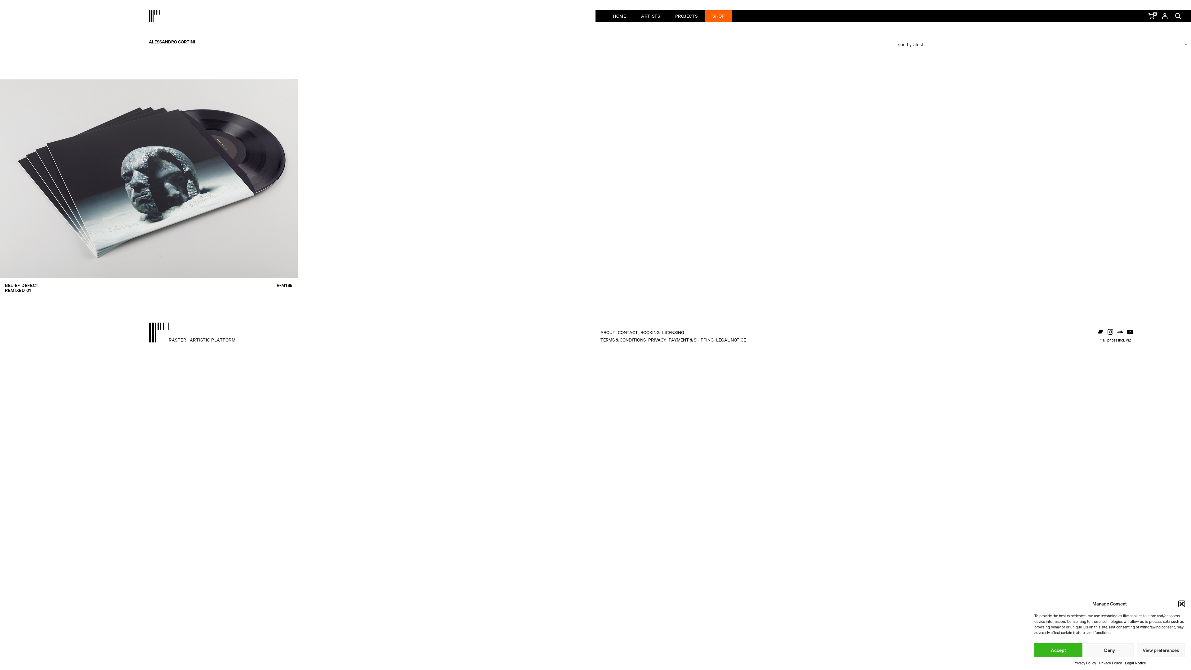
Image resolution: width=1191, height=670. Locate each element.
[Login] (1164, 16)
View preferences (1161, 650)
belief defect (22, 285)
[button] (1182, 604)
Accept (1058, 650)
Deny (1109, 650)
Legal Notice (1135, 663)
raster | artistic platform (202, 340)
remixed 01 (18, 290)
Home (619, 16)
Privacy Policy (1084, 663)
